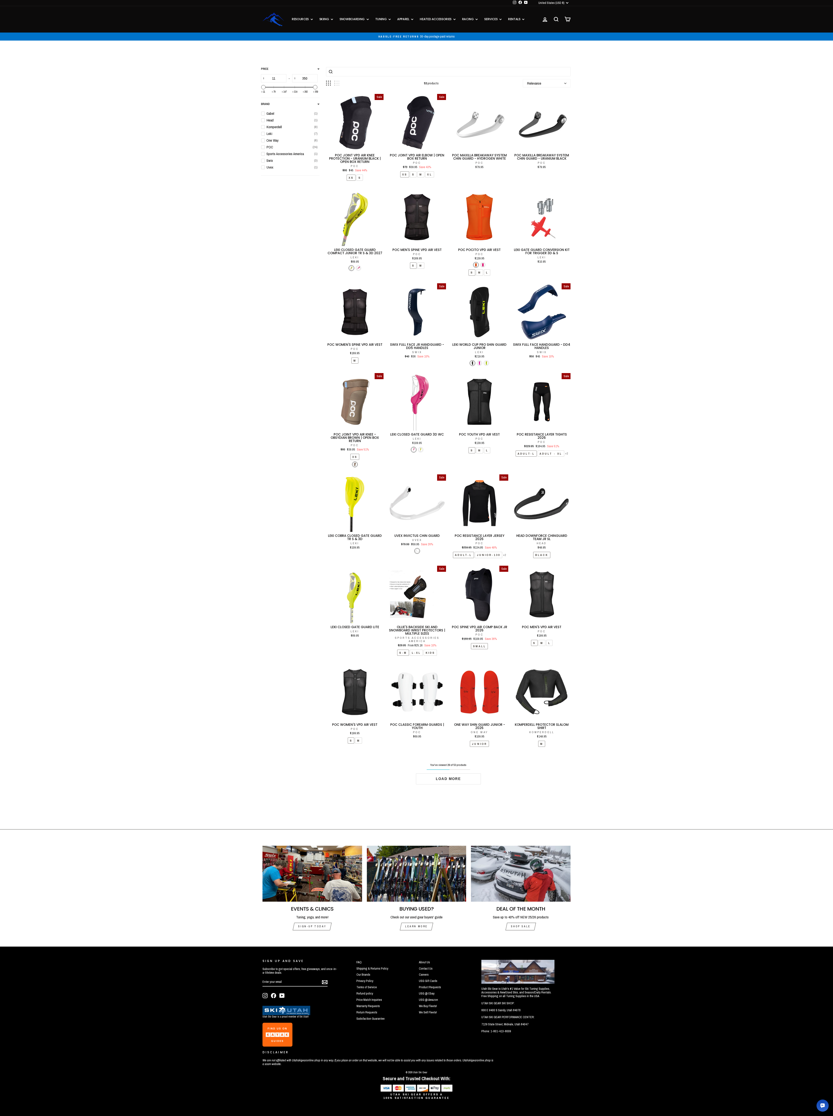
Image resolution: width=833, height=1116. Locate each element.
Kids (430, 653)
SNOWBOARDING (352, 19)
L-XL (416, 653)
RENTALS (514, 19)
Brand (265, 104)
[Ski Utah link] (286, 1013)
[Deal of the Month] (521, 874)
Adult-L (526, 454)
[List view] (337, 83)
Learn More (416, 926)
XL (429, 174)
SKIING (324, 19)
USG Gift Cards (428, 981)
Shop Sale (520, 926)
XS (351, 178)
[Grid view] (328, 83)
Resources (301, 19)
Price (265, 69)
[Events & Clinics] (312, 874)
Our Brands (363, 974)
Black (541, 555)
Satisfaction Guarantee (370, 1018)
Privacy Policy (364, 981)
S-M (403, 653)
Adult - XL (550, 454)
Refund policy (364, 993)
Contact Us (426, 968)
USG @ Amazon (428, 1000)
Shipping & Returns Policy (372, 968)
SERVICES (491, 19)
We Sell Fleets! (428, 1012)
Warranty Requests (368, 1006)
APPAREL (403, 19)
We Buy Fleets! (428, 1006)
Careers (424, 974)
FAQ (359, 962)
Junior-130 (488, 555)
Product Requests (430, 987)
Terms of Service (366, 987)
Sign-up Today (312, 926)
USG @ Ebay (427, 993)
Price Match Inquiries (369, 1000)
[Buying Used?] (416, 874)
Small (479, 646)
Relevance (534, 83)
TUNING (381, 19)
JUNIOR (479, 744)
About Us (424, 962)
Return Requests (366, 1012)
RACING (468, 19)
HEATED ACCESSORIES (436, 19)
